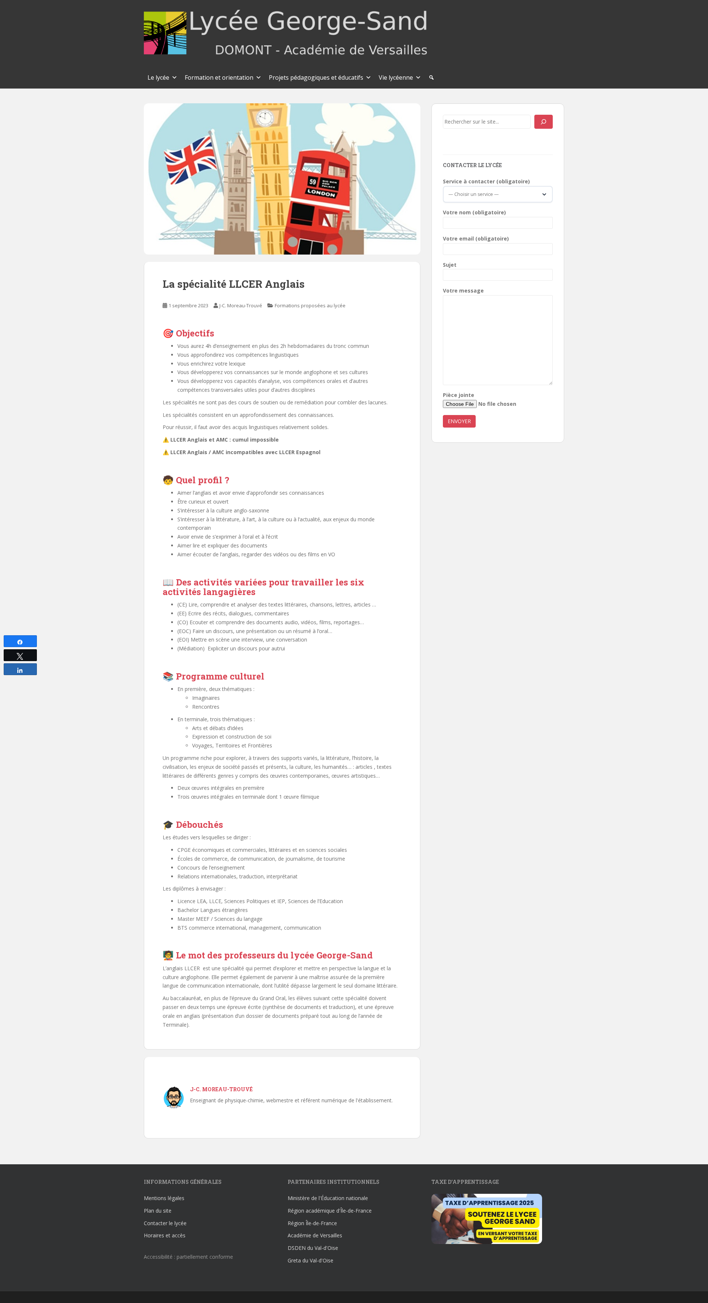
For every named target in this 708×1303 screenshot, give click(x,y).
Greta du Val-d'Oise (310, 1260)
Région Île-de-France (312, 1223)
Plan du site (157, 1210)
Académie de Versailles (315, 1235)
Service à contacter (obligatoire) (486, 181)
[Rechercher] (543, 122)
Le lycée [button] (158, 77)
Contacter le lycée (165, 1223)
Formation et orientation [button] (219, 77)
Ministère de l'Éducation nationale (328, 1198)
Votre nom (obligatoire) (474, 212)
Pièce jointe (458, 394)
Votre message (463, 290)
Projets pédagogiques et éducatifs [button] (316, 77)
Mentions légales (164, 1198)
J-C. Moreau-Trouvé (240, 305)
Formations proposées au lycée (310, 305)
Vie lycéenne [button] (396, 77)
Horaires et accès (164, 1235)
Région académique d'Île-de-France (330, 1210)
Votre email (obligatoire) (476, 238)
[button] (431, 77)
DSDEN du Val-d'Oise (313, 1247)
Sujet (450, 264)
